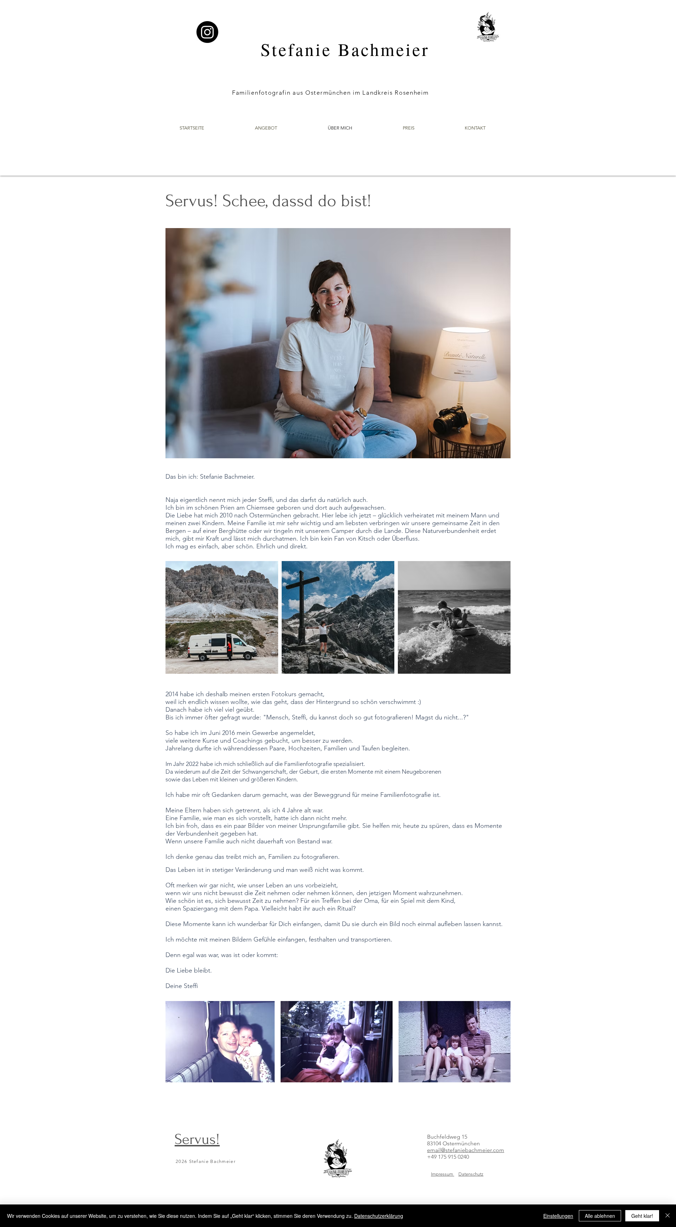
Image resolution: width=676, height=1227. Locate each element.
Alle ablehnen (600, 1215)
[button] (266, 128)
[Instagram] (207, 32)
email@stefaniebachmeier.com (465, 1150)
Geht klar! (642, 1215)
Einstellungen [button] (558, 1215)
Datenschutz (470, 1174)
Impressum (442, 1174)
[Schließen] (667, 1215)
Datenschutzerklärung (378, 1215)
